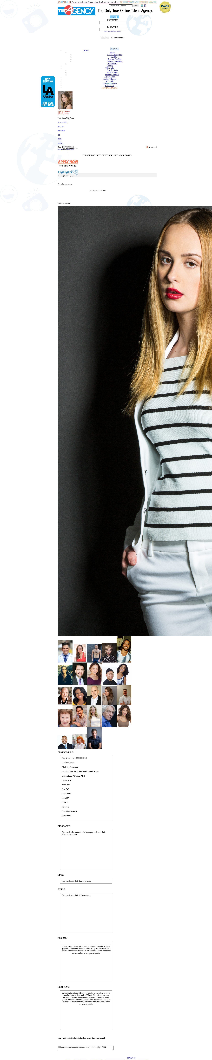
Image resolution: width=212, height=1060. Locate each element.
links (59, 139)
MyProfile (110, 81)
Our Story (114, 57)
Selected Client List (114, 61)
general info (62, 122)
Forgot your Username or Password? (112, 31)
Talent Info (109, 68)
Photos (60, 149)
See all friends (68, 184)
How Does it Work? (109, 88)
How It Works (112, 70)
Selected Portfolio (114, 59)
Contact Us (109, 86)
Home (86, 50)
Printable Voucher (112, 75)
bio (59, 135)
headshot (61, 130)
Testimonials (112, 63)
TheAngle (110, 83)
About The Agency (114, 55)
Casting (110, 66)
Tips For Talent (112, 72)
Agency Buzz (109, 77)
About (112, 52)
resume (60, 126)
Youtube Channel (109, 79)
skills (60, 143)
